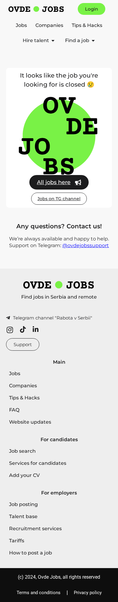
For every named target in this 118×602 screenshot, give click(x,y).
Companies (49, 25)
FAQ (14, 410)
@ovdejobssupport (85, 245)
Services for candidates (37, 463)
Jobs (21, 25)
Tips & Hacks (87, 25)
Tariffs (16, 541)
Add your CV (24, 475)
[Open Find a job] (93, 40)
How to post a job (30, 553)
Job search (22, 451)
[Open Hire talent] (53, 40)
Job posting (23, 504)
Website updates (30, 422)
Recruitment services (35, 528)
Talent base (23, 516)
